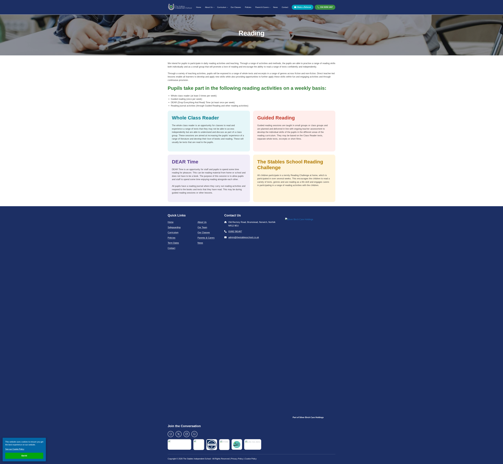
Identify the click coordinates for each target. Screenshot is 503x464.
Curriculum (173, 232)
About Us (202, 222)
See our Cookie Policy (14, 449)
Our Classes (204, 232)
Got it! (24, 455)
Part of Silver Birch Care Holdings (308, 417)
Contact (171, 248)
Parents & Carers (206, 238)
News (200, 243)
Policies (171, 238)
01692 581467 (235, 231)
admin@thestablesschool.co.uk (243, 237)
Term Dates (173, 243)
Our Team (202, 227)
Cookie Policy (251, 459)
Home (170, 222)
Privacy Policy (237, 459)
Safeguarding (174, 227)
